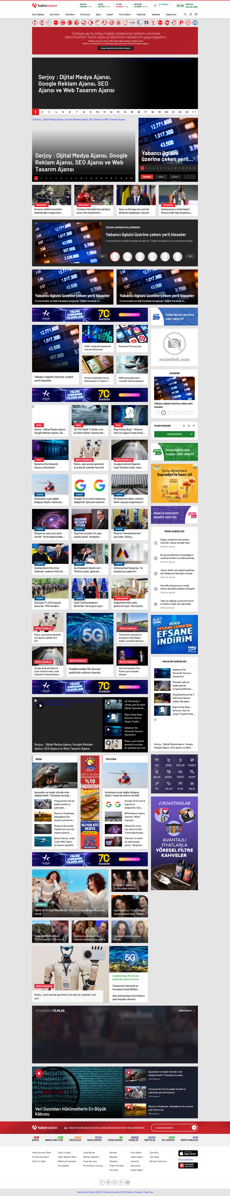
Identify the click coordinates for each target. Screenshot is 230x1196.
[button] (35, 112)
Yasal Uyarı (148, 1192)
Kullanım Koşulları (135, 1192)
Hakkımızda (82, 1192)
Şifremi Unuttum (158, 1161)
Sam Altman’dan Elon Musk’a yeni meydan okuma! (128, 997)
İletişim (92, 1192)
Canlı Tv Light (39, 1161)
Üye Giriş (154, 1152)
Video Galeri (137, 1156)
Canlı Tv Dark (64, 1152)
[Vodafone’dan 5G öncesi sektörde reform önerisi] (128, 959)
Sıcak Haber (137, 1170)
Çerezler (115, 1192)
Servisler (55, 14)
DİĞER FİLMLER (185, 1011)
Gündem (70, 14)
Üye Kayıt (154, 1156)
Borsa (35, 1139)
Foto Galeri (125, 14)
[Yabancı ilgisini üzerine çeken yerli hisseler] (55, 348)
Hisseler (133, 1139)
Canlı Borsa (89, 1152)
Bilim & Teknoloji (175, 177)
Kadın (110, 14)
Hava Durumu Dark (41, 1152)
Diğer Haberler (161, 177)
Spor (98, 14)
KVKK (122, 1192)
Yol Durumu (168, 1139)
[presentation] (193, 111)
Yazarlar (156, 14)
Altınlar (113, 1152)
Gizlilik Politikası (103, 1192)
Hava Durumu (94, 1139)
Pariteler (149, 1139)
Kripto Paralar (189, 1139)
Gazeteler (171, 14)
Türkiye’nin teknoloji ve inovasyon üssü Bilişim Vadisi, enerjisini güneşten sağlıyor (127, 987)
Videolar (141, 14)
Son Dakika (38, 14)
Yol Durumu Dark (40, 1156)
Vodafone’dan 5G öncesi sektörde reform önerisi (125, 977)
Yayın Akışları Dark (67, 1156)
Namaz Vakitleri (54, 1139)
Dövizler (114, 1156)
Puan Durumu (115, 1139)
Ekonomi (85, 14)
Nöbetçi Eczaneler (67, 1161)
